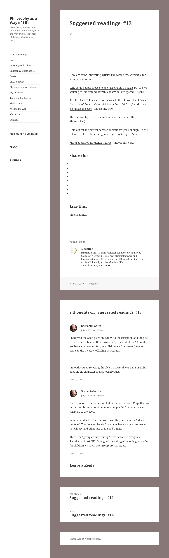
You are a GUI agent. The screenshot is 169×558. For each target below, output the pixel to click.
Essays (13, 60)
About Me (15, 114)
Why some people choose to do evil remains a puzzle (101, 87)
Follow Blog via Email (24, 134)
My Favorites (16, 92)
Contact (14, 119)
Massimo (93, 283)
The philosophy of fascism (85, 117)
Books (13, 76)
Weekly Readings (18, 54)
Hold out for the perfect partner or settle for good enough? (105, 130)
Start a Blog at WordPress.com (85, 538)
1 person (81, 379)
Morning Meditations (20, 65)
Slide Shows (16, 103)
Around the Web (18, 108)
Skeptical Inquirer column (23, 87)
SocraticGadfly (91, 326)
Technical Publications (21, 98)
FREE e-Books (17, 81)
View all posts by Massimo (94, 265)
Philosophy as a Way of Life (23, 20)
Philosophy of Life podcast (23, 70)
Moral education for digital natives (90, 142)
